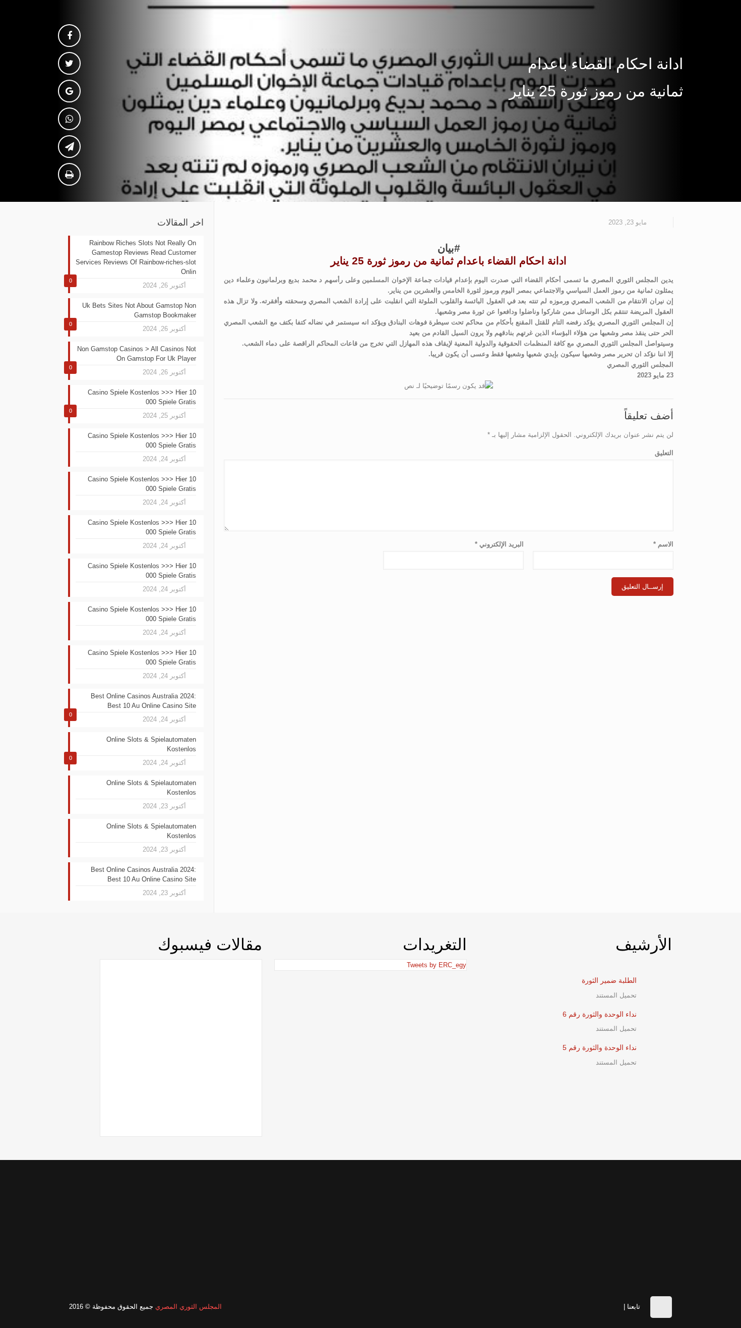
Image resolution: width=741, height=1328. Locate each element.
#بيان (449, 248)
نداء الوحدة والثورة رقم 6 (600, 1014)
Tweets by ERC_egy (436, 965)
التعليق (664, 453)
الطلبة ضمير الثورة (609, 980)
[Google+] (599, 1306)
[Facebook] (615, 1306)
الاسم (663, 544)
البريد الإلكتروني (499, 544)
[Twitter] (583, 1306)
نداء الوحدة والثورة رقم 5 (600, 1047)
